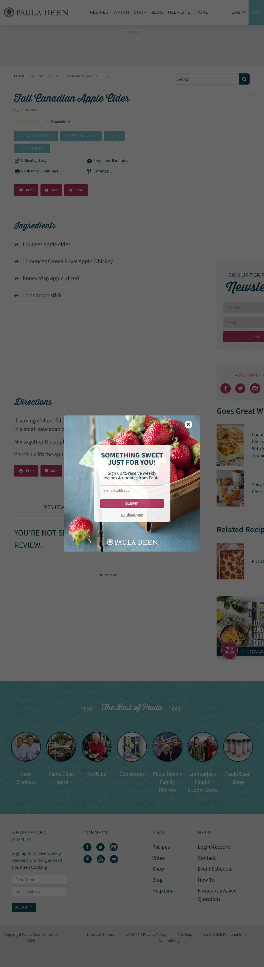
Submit (132, 503)
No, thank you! (132, 514)
